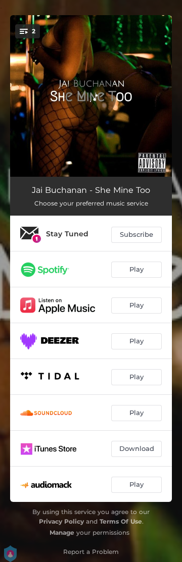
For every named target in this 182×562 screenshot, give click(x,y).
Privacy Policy (61, 521)
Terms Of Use (121, 521)
